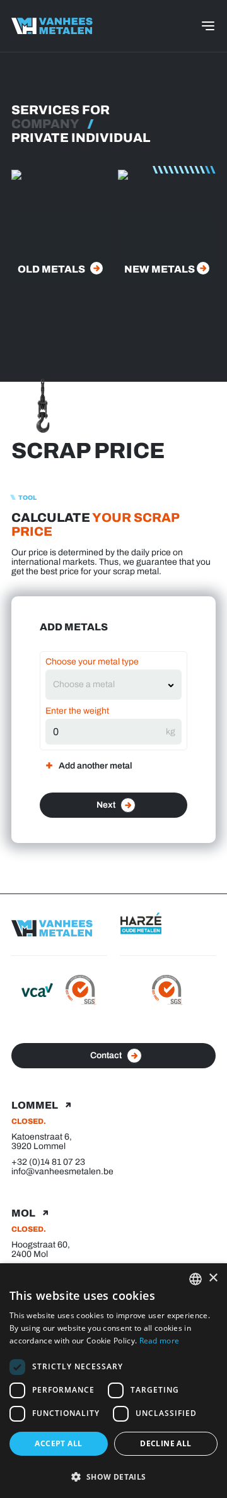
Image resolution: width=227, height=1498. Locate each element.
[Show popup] (171, 684)
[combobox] (107, 684)
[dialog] (113, 1380)
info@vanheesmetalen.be (62, 1171)
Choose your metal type (92, 661)
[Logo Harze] (168, 924)
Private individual (80, 137)
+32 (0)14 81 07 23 (48, 1162)
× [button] (213, 1278)
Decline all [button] (165, 1443)
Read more (159, 1340)
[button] (113, 1476)
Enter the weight (77, 711)
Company (45, 124)
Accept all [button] (58, 1443)
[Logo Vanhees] (52, 26)
